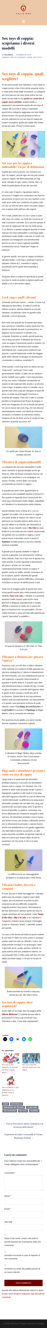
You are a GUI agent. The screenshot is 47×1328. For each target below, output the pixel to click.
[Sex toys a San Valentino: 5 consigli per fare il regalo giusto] (11, 1058)
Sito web (8, 1222)
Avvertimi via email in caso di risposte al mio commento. (22, 1257)
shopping (34, 1111)
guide (5, 1104)
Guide (29, 57)
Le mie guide (32, 1107)
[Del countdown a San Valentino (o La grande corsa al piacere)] (11, 1081)
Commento (9, 1173)
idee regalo (16, 1104)
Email (7, 1209)
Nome (7, 1196)
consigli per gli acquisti (14, 57)
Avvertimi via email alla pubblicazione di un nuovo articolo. (22, 1270)
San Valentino (10, 1111)
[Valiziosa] (23, 10)
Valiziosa (8, 55)
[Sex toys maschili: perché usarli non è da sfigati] (31, 1058)
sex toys (23, 1111)
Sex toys (37, 57)
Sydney (40, 1324)
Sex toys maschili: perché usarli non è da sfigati (31, 1067)
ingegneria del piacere (14, 1107)
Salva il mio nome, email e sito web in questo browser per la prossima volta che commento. (22, 1241)
